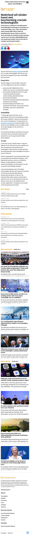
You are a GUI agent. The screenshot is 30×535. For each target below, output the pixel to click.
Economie (4, 500)
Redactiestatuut (5, 489)
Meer (27, 189)
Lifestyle (3, 504)
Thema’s (3, 507)
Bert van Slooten (16, 44)
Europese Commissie (17, 71)
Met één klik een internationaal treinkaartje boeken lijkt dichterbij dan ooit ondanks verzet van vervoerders (14, 235)
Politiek (3, 498)
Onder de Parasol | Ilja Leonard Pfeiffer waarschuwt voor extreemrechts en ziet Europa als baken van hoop (14, 227)
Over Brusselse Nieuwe (8, 513)
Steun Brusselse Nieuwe (8, 526)
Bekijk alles (17, 249)
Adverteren (4, 517)
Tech (2, 502)
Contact (3, 520)
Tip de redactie (5, 515)
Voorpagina (4, 496)
